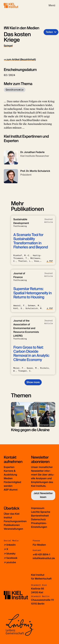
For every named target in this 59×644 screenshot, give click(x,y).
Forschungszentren (15, 521)
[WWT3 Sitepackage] (15, 5)
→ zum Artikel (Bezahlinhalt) (20, 59)
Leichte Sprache (40, 512)
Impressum (37, 508)
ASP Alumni (10, 489)
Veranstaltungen (13, 528)
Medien (8, 478)
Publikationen (12, 525)
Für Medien (39, 544)
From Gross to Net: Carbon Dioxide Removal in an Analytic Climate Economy (31, 353)
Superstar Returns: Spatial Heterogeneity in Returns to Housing (32, 293)
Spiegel (8, 45)
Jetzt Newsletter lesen (43, 495)
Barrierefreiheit (40, 515)
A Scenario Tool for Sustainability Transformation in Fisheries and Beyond (30, 241)
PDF (51, 261)
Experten (9, 467)
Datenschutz (38, 519)
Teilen (49, 32)
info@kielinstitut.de (44, 558)
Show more (33, 382)
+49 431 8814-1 (41, 554)
